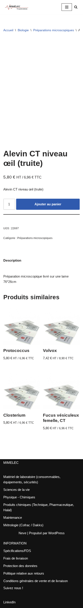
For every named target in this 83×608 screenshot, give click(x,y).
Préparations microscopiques (53, 30)
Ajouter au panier (48, 204)
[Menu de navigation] (67, 7)
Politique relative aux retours (23, 573)
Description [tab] (12, 260)
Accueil (8, 30)
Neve (22, 533)
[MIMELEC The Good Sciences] (16, 7)
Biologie (23, 30)
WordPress (56, 533)
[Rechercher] (75, 7)
